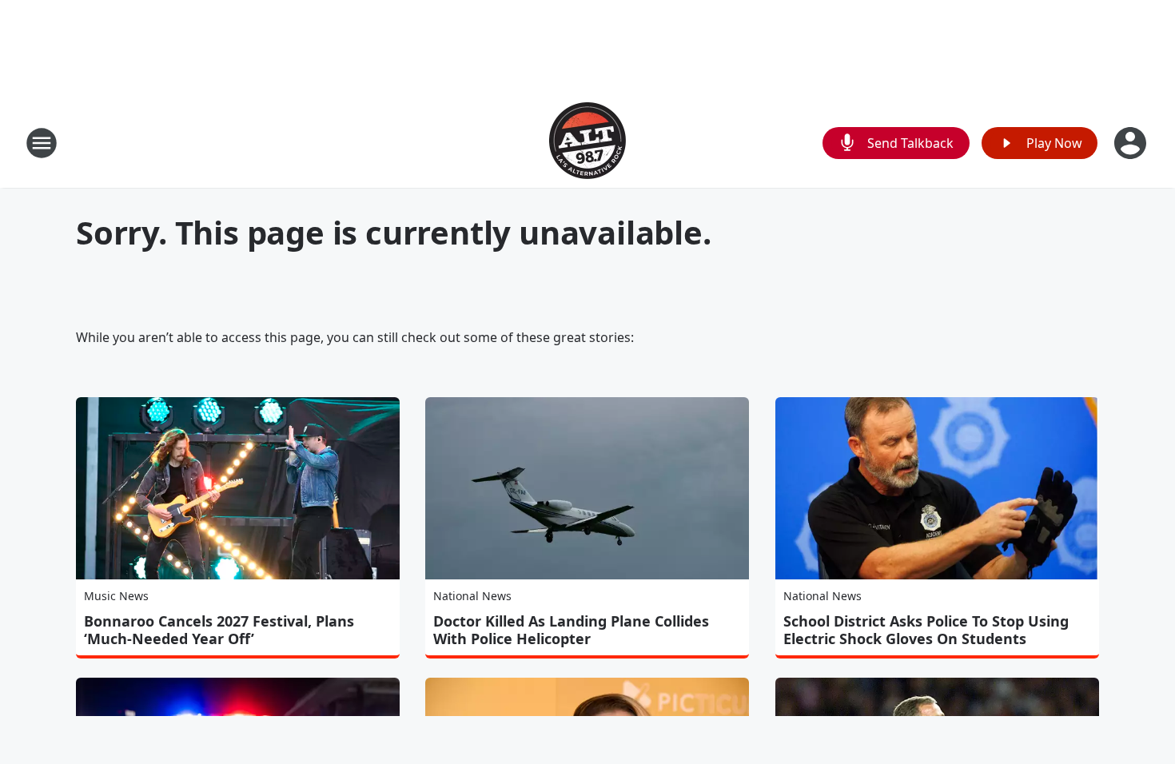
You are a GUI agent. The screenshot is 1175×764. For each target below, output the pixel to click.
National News (472, 595)
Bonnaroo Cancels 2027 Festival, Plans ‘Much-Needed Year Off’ (219, 629)
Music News (116, 595)
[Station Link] (587, 143)
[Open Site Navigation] (42, 143)
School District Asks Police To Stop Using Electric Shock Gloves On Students (926, 629)
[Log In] (1131, 143)
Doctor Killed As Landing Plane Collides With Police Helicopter (571, 629)
